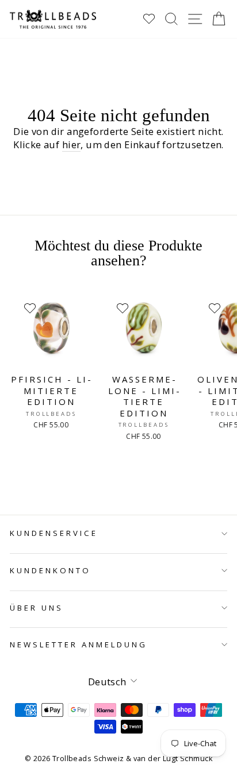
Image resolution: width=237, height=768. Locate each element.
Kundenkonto (50, 570)
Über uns (36, 608)
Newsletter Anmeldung (78, 644)
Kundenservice (54, 533)
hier (71, 144)
